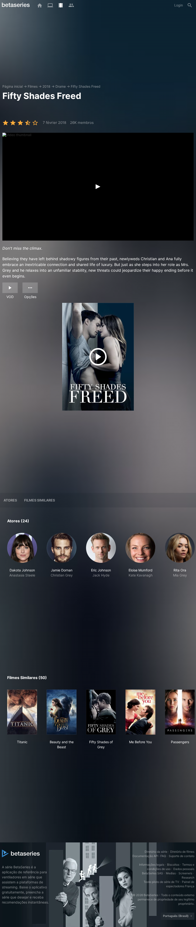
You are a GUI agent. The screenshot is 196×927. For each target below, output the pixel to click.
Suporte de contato (181, 856)
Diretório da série (156, 851)
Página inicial (12, 86)
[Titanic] (22, 712)
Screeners (185, 873)
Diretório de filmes (182, 851)
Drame (60, 86)
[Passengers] (180, 712)
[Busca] (189, 5)
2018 (46, 86)
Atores (10, 500)
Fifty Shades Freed (85, 86)
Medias (171, 873)
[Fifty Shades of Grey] (101, 712)
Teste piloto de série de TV (161, 882)
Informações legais (151, 864)
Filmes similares (39, 500)
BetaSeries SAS (152, 873)
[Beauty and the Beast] (61, 712)
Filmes (33, 86)
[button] (22, 558)
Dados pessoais (183, 869)
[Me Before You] (140, 712)
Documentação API (145, 856)
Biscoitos (173, 864)
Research (188, 877)
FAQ (163, 856)
